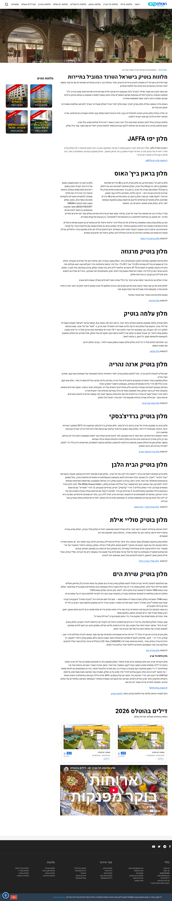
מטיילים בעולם (28, 4)
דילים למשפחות (106, 878)
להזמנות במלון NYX (158, 688)
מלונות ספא (108, 873)
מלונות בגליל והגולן (22, 868)
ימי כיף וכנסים (81, 875)
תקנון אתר (139, 873)
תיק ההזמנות (138, 871)
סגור (13, 897)
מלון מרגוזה (154, 300)
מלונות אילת (126, 4)
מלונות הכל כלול (80, 868)
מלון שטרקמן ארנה (150, 403)
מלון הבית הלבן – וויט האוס (146, 507)
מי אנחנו (166, 868)
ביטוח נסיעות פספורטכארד (159, 883)
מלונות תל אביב (110, 4)
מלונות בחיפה (50, 873)
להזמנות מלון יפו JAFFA (156, 160)
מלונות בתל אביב (49, 875)
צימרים (83, 873)
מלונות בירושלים (78, 4)
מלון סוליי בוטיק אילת (149, 561)
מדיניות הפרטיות (163, 880)
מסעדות (15, 4)
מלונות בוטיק (44, 4)
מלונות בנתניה (24, 873)
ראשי (137, 4)
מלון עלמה (154, 351)
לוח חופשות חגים (163, 875)
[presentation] (166, 742)
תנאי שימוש (139, 880)
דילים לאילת (165, 878)
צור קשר (166, 871)
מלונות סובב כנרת (48, 871)
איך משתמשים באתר (135, 868)
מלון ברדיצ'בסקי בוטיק (149, 451)
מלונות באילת (50, 868)
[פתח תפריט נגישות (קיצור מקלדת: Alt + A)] (6, 895)
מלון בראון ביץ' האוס (150, 238)
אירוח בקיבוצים (80, 871)
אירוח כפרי (108, 871)
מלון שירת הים (152, 650)
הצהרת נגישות (138, 878)
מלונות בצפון (95, 4)
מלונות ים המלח (60, 4)
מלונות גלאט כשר (106, 875)
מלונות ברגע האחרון (136, 875)
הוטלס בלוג (163, 70)
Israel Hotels (164, 873)
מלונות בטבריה (23, 871)
